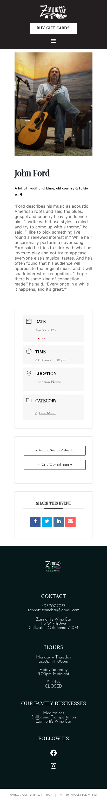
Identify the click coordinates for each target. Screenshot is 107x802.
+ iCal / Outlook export (55, 464)
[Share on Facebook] (35, 522)
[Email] (70, 522)
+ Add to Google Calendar (55, 450)
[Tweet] (47, 522)
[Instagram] (53, 765)
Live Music (47, 413)
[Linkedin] (59, 522)
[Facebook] (53, 752)
